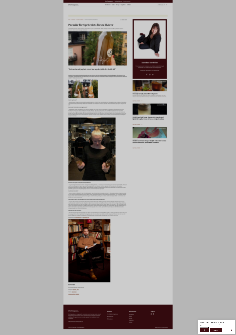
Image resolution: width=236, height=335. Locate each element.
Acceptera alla (204, 329)
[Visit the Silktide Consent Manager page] (231, 329)
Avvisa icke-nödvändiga (215, 329)
